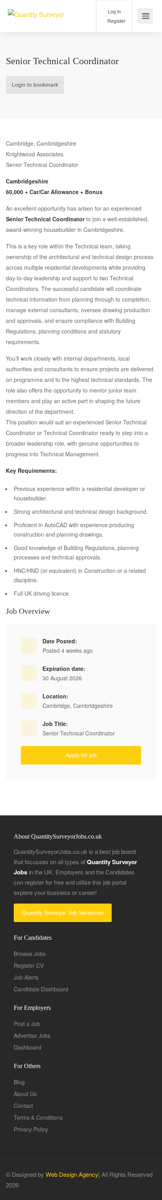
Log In (114, 11)
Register (115, 20)
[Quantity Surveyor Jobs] (39, 15)
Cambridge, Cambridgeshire (77, 705)
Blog (19, 1082)
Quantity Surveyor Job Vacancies (63, 912)
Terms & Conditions (38, 1117)
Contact (23, 1105)
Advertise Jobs (32, 1035)
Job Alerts (26, 977)
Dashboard (27, 1047)
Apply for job (81, 755)
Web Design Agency (72, 1174)
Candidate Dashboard (41, 989)
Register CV (29, 965)
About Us (25, 1094)
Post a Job (27, 1024)
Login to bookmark (35, 84)
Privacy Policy (31, 1129)
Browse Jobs (30, 953)
